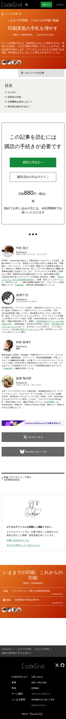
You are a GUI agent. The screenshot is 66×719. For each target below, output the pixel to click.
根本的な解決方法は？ (19, 106)
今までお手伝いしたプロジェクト (23, 545)
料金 (14, 688)
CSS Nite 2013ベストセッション (25, 329)
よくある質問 (18, 699)
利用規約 (35, 688)
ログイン (60, 5)
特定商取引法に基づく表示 (42, 700)
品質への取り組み (39, 682)
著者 (14, 682)
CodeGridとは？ (20, 676)
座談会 (16, 35)
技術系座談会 (27, 35)
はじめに (12, 92)
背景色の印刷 (14, 97)
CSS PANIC (49, 402)
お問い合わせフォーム (18, 540)
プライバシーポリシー (41, 694)
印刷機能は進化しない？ (20, 101)
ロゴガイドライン (39, 705)
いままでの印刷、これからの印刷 (29, 20)
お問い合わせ (37, 677)
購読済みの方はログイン (33, 176)
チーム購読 (17, 693)
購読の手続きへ (33, 162)
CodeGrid (19, 285)
